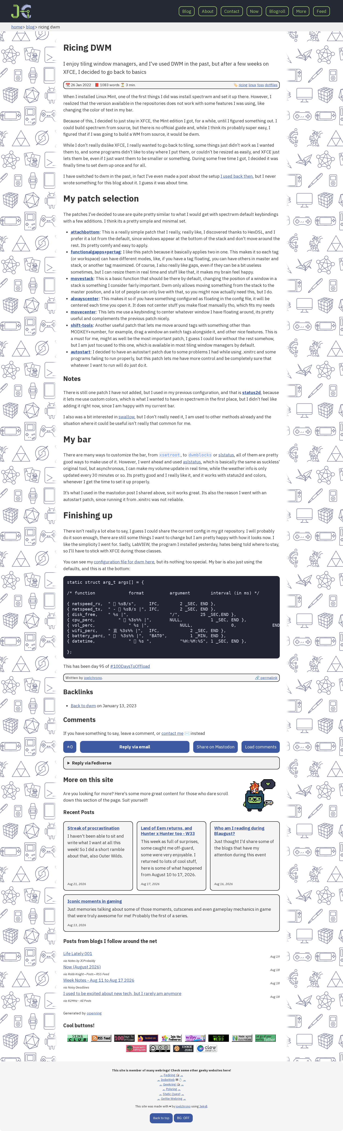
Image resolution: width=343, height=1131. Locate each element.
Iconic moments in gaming (94, 901)
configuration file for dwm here (124, 562)
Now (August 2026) (82, 967)
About (208, 11)
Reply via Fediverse (92, 763)
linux (252, 84)
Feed (321, 11)
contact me (172, 733)
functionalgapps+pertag (96, 252)
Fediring (169, 1075)
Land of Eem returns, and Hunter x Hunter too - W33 (168, 830)
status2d (251, 392)
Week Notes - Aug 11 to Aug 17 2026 (98, 980)
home (16, 27)
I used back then (236, 176)
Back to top (161, 1118)
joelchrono (93, 677)
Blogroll (277, 11)
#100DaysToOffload (130, 666)
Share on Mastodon (215, 747)
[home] (21, 11)
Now (254, 11)
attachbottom (85, 232)
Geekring (169, 1084)
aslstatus (192, 462)
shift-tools (82, 325)
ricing (243, 84)
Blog (186, 11)
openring (94, 1013)
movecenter (83, 312)
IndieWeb (168, 1080)
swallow (126, 417)
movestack (82, 278)
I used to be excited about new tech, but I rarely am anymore (122, 993)
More (301, 11)
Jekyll (203, 1106)
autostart (80, 352)
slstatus (226, 455)
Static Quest (171, 1094)
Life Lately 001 (77, 953)
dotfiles (271, 84)
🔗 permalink (266, 677)
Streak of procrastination (93, 828)
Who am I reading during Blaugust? (239, 830)
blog (30, 27)
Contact (231, 11)
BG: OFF (183, 1118)
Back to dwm (83, 705)
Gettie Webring (171, 1099)
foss (260, 84)
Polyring (171, 1089)
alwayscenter (85, 298)
